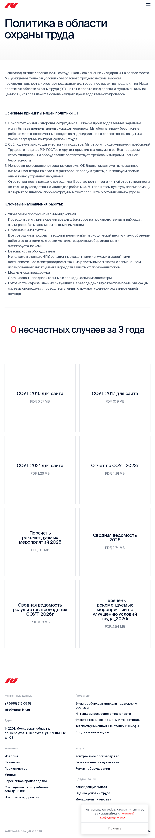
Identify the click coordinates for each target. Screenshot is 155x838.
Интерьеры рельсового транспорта (103, 713)
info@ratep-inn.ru (17, 709)
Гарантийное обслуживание (97, 762)
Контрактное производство (97, 756)
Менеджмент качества (93, 799)
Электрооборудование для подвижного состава (106, 705)
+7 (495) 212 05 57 (18, 703)
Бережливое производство (26, 781)
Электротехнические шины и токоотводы (107, 719)
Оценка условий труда (92, 793)
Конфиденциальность (92, 787)
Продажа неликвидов (92, 732)
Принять (114, 828)
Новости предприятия (22, 797)
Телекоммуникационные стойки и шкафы (107, 726)
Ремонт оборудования (92, 768)
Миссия (10, 774)
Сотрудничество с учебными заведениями (27, 789)
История (11, 756)
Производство (16, 768)
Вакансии (12, 762)
